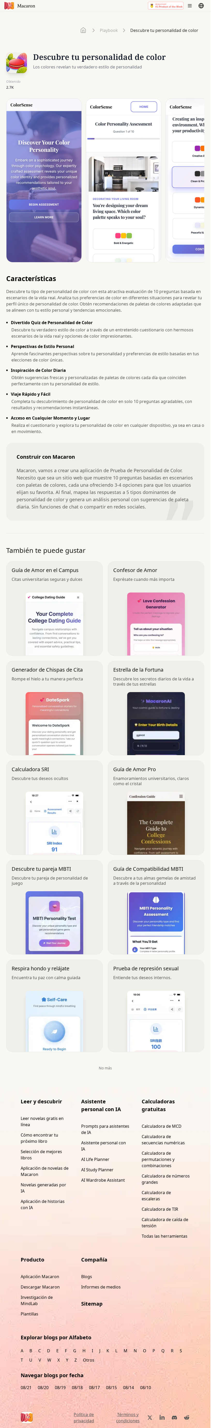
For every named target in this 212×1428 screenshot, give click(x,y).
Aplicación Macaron (40, 1276)
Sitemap (92, 1303)
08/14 (128, 1387)
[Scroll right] (197, 182)
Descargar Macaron (40, 1287)
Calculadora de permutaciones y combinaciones (158, 1159)
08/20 (43, 1387)
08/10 (145, 1387)
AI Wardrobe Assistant (103, 1180)
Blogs (86, 1276)
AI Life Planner (95, 1159)
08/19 (60, 1387)
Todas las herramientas (164, 1236)
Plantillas (29, 1314)
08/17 (94, 1387)
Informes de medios (101, 1287)
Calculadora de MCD (161, 1126)
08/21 (26, 1387)
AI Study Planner (97, 1170)
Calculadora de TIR (160, 1209)
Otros (88, 1360)
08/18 (77, 1387)
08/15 (111, 1387)
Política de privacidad (84, 1418)
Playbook (109, 30)
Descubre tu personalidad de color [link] (164, 30)
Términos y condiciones (128, 1418)
